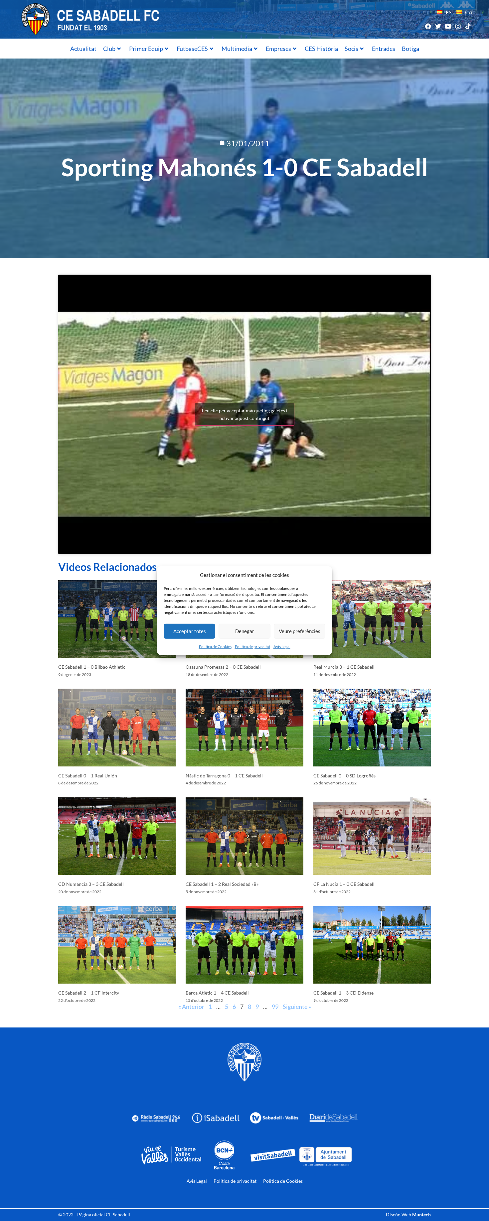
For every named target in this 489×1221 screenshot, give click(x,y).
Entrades (383, 48)
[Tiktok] (468, 26)
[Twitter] (438, 26)
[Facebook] (428, 26)
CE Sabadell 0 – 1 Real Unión (87, 775)
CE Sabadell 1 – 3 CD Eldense (343, 993)
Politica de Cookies (215, 646)
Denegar (244, 631)
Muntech (421, 1214)
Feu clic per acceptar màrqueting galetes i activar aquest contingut (244, 414)
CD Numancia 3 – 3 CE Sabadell (91, 884)
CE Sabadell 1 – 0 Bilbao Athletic (91, 667)
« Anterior (191, 1006)
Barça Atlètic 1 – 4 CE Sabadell (217, 993)
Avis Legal (281, 646)
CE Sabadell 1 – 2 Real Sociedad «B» (222, 884)
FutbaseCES (192, 48)
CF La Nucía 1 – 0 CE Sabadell (344, 884)
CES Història (321, 48)
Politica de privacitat (252, 646)
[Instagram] (458, 26)
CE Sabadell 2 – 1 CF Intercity (88, 993)
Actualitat (83, 48)
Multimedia (237, 48)
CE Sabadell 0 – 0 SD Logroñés (344, 775)
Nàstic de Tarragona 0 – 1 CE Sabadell (224, 775)
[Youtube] (448, 26)
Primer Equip (146, 48)
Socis (351, 48)
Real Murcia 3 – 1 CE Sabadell (344, 667)
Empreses (278, 48)
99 (275, 1006)
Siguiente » (297, 1006)
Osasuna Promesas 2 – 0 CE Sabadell (223, 667)
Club (109, 48)
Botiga (410, 48)
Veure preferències (299, 631)
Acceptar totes (189, 631)
